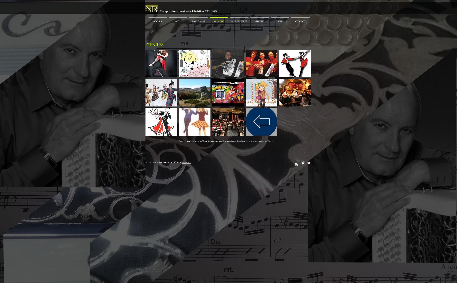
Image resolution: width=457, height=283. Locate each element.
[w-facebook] (296, 165)
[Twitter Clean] (309, 163)
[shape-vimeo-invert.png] (303, 163)
